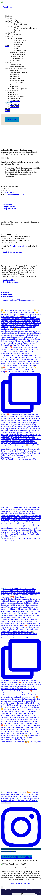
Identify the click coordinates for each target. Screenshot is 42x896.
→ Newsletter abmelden (10, 282)
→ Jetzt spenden (7, 204)
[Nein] (36, 894)
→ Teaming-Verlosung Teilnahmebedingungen (17, 300)
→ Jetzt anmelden (8, 280)
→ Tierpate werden (8, 209)
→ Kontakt (5, 292)
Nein (23, 894)
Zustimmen (16, 894)
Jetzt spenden (12, 119)
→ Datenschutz (7, 296)
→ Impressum (6, 294)
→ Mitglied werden (8, 207)
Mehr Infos (30, 894)
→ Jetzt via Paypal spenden (11, 252)
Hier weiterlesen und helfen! (21, 883)
